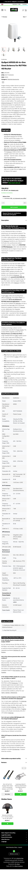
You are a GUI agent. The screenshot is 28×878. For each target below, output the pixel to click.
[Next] (25, 768)
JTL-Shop (17, 864)
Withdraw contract (14, 853)
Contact (25, 4)
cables (10, 116)
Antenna (3, 103)
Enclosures (15, 683)
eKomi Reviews (5, 839)
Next (24, 16)
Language (4, 841)
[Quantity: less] (3, 203)
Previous (5, 16)
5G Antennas (15, 749)
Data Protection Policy (12, 847)
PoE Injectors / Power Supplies (14, 345)
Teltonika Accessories (13, 79)
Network (16, 283)
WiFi (2, 110)
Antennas (6, 146)
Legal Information (6, 835)
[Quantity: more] (25, 203)
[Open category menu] (2, 10)
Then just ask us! (14, 183)
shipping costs (14, 190)
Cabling (24, 709)
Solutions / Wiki (16, 4)
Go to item (7, 794)
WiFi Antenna (13, 718)
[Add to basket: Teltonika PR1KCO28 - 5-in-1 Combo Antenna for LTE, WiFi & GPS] (7, 823)
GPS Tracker (4, 317)
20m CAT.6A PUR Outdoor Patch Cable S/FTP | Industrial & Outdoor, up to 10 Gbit (7, 787)
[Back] (22, 768)
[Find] (5, 10)
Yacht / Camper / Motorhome (9, 692)
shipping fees (19, 858)
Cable (24, 142)
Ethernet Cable (5, 664)
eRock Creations (18, 866)
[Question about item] (3, 82)
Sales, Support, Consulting (8, 832)
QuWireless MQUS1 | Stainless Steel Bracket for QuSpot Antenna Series (20, 787)
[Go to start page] (14, 10)
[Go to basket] (26, 10)
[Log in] (23, 10)
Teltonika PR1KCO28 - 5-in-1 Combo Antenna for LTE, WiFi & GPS (7, 817)
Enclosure (8, 103)
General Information (6, 837)
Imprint (20, 847)
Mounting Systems (6, 341)
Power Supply (20, 330)
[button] (3, 49)
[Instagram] (14, 851)
